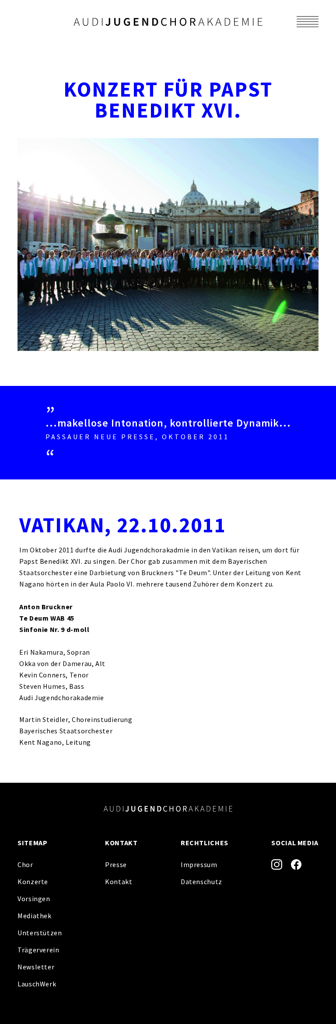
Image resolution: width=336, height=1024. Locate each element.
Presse (116, 864)
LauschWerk (37, 983)
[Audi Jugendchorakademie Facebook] (296, 864)
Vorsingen (34, 898)
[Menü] (307, 21)
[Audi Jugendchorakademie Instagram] (276, 864)
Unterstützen (40, 932)
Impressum (199, 864)
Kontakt (118, 881)
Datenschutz (201, 881)
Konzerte (33, 881)
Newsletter (36, 966)
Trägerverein (39, 949)
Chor (25, 864)
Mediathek (35, 915)
